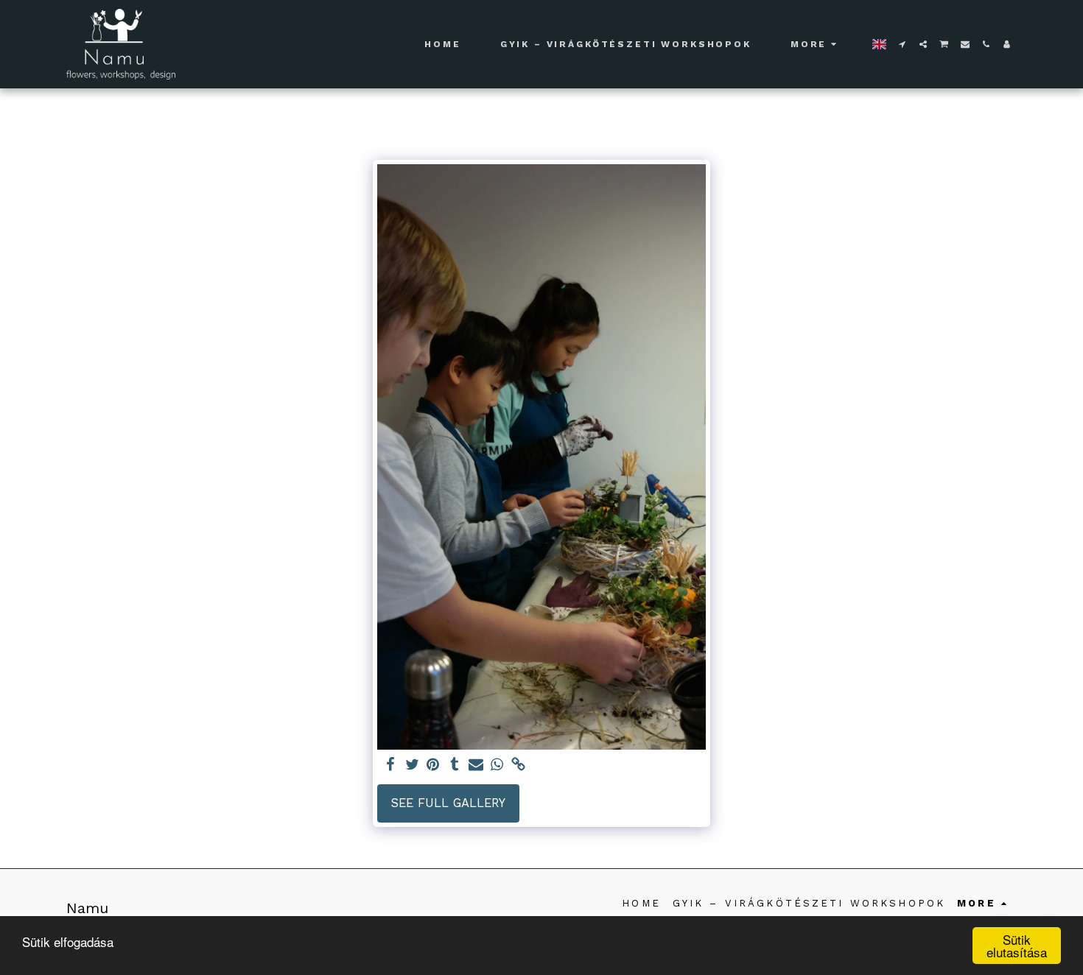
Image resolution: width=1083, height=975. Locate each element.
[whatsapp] (497, 765)
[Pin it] (433, 765)
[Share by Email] (475, 765)
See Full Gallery (448, 803)
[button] (902, 44)
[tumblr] (454, 765)
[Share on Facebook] (391, 765)
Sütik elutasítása (1016, 945)
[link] (518, 765)
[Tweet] (412, 765)
